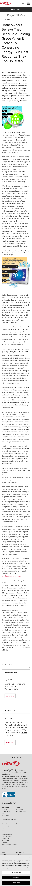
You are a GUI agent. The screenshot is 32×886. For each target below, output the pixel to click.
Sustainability (20, 852)
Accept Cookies (16, 882)
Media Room (5, 815)
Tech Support (5, 840)
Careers (18, 854)
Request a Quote (6, 826)
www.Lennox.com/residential (11, 576)
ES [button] (23, 4)
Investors (4, 854)
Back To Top (17, 757)
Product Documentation (8, 828)
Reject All (16, 877)
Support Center (6, 811)
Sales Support (6, 838)
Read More (10, 696)
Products (4, 809)
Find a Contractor (7, 836)
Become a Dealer (21, 811)
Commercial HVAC (9, 820)
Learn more (12, 869)
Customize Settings (16, 872)
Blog (3, 813)
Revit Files (5, 842)
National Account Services (9, 844)
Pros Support (19, 809)
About (3, 852)
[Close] (30, 857)
